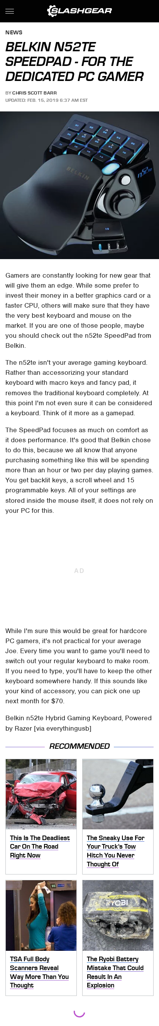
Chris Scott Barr (34, 93)
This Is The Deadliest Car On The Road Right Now (40, 846)
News (13, 32)
